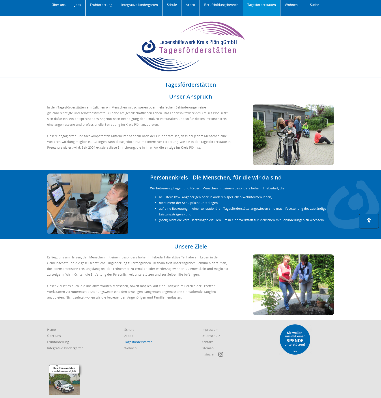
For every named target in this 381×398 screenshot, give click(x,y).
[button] (369, 221)
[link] (58, 8)
